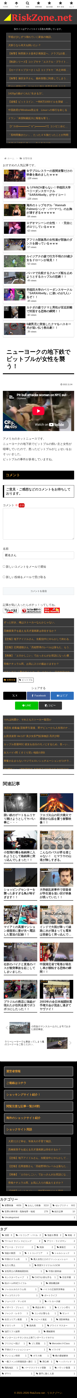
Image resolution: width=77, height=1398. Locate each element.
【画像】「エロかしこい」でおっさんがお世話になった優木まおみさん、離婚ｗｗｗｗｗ (39, 655)
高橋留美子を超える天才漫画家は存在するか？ (30, 630)
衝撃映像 (11, 680)
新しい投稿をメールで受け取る (26, 577)
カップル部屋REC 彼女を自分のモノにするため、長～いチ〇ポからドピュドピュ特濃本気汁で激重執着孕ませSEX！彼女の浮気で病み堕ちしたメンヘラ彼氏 (39, 744)
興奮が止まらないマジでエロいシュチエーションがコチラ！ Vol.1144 (39, 760)
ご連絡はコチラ (16, 1082)
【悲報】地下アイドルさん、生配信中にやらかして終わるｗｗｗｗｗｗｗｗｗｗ (39, 639)
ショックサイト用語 (19, 1129)
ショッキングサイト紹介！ (23, 1094)
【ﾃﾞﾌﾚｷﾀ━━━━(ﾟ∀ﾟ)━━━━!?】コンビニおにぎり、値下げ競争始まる (39, 126)
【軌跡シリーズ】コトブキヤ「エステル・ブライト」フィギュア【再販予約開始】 (39, 61)
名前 (6, 548)
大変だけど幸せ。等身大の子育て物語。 (30, 1141)
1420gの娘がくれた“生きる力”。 (26, 93)
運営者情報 (13, 1071)
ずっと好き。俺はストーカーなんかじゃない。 (30, 622)
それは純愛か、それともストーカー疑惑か (27, 719)
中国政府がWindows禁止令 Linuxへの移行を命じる (37, 109)
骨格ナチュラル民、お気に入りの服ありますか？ (31, 663)
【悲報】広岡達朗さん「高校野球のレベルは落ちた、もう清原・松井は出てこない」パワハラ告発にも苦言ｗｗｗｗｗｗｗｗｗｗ (39, 647)
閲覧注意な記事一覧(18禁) (23, 1106)
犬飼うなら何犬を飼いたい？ (24, 45)
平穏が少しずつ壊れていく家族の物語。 (30, 37)
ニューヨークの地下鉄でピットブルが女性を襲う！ (38, 359)
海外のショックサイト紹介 (23, 1117)
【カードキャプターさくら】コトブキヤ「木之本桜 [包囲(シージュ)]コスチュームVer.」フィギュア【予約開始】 (39, 69)
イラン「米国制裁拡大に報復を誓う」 (29, 118)
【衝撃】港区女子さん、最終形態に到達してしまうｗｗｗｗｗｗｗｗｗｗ (39, 78)
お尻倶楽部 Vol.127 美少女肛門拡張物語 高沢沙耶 (31, 736)
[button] (50, 706)
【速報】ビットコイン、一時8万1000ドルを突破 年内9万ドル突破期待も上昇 (39, 101)
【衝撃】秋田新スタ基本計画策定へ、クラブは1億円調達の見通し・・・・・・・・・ (39, 53)
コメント (10, 505)
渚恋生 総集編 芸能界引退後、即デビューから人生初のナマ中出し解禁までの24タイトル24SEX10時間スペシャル (39, 727)
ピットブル (27, 680)
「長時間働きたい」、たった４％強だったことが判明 (38, 134)
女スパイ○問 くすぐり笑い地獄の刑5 (24, 752)
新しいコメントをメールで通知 (26, 566)
